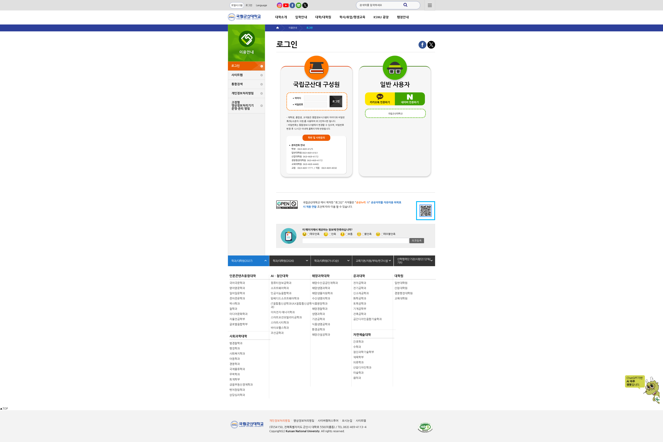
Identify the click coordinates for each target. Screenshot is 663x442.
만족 (333, 234)
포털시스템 (236, 5)
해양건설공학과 (321, 334)
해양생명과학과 (321, 288)
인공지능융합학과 (281, 293)
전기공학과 (359, 288)
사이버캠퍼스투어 (328, 420)
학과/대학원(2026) (283, 260)
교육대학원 (401, 298)
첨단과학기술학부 (363, 352)
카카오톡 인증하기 (380, 102)
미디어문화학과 (238, 314)
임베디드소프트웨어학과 (285, 298)
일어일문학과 (237, 293)
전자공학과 (359, 283)
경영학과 (234, 364)
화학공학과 (359, 298)
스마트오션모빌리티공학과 (286, 317)
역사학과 (234, 303)
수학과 (357, 346)
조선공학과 (277, 333)
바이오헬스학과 (280, 327)
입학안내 (301, 17)
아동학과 (234, 358)
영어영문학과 (237, 288)
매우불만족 (389, 234)
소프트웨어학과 (280, 288)
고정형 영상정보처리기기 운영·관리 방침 (243, 105)
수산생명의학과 (321, 298)
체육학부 (358, 357)
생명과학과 (318, 314)
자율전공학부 (237, 319)
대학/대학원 (323, 17)
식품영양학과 (320, 303)
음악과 (357, 377)
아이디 (298, 98)
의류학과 (358, 362)
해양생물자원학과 (322, 293)
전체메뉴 (429, 5)
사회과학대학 (238, 336)
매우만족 (314, 234)
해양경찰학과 (320, 308)
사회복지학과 (237, 353)
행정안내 (403, 17)
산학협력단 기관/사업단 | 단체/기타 (413, 261)
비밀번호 (299, 104)
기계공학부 (359, 308)
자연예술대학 (362, 334)
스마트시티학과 (280, 322)
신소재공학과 (361, 293)
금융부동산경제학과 (241, 384)
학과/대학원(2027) (241, 260)
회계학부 (234, 379)
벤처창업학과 (237, 389)
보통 (350, 234)
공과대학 (359, 276)
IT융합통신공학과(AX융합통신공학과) (291, 305)
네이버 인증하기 (410, 102)
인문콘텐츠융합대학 (242, 276)
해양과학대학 (321, 276)
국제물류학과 (237, 369)
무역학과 (234, 374)
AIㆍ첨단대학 (279, 276)
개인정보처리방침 (243, 93)
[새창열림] (279, 5)
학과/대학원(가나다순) (326, 260)
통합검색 (237, 84)
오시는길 (347, 420)
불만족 (368, 234)
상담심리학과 (237, 395)
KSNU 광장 (381, 17)
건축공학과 (359, 314)
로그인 (249, 5)
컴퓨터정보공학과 (281, 283)
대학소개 (281, 17)
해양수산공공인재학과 (325, 283)
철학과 (233, 308)
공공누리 (361, 202)
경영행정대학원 (404, 293)
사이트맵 (237, 75)
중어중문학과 (237, 298)
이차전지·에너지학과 (283, 312)
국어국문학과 (237, 283)
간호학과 (358, 341)
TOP (4, 408)
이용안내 (293, 28)
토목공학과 (359, 303)
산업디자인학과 (362, 367)
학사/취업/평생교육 (352, 17)
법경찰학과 (235, 343)
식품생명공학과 (321, 324)
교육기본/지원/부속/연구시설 (372, 260)
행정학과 (234, 348)
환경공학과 (318, 329)
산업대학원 (401, 288)
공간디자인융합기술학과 (367, 319)
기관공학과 (318, 319)
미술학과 (358, 372)
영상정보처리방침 (304, 420)
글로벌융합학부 (238, 324)
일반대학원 (401, 283)
